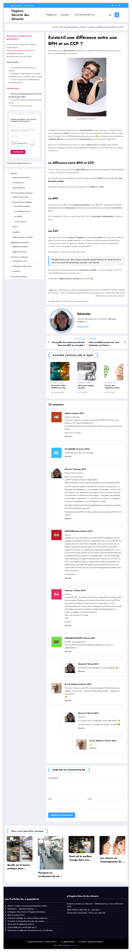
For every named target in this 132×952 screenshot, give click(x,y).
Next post (92, 339)
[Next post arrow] (124, 342)
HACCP (15, 227)
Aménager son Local (20, 261)
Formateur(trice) (18, 182)
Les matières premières (22, 206)
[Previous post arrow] (49, 342)
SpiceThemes (74, 945)
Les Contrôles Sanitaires (19, 276)
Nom (50, 799)
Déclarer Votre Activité (20, 197)
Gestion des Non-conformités (23, 237)
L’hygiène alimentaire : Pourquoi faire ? (42, 941)
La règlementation (68, 941)
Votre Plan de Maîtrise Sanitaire (22, 193)
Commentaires (53, 778)
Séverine (83, 314)
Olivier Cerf (91, 144)
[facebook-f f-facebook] (109, 5)
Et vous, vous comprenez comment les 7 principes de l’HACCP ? (113, 386)
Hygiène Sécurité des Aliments (20, 15)
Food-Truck (16, 271)
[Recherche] (110, 15)
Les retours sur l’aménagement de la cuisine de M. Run (112, 859)
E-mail (90, 799)
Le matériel (18, 216)
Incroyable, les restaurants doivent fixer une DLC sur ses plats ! (68, 344)
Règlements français (19, 252)
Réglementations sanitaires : (20, 242)
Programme (51, 14)
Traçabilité (16, 232)
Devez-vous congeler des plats (86, 386)
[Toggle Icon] (117, 14)
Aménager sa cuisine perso (22, 266)
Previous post (80, 339)
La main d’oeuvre (20, 221)
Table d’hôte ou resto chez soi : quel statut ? (84, 909)
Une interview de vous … (86, 14)
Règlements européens (20, 246)
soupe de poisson (87, 130)
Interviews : (14, 173)
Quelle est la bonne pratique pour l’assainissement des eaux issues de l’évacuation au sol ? (19, 866)
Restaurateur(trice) (19, 188)
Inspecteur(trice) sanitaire (21, 177)
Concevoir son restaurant (19, 257)
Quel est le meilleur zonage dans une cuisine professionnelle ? (80, 858)
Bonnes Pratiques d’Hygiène (22, 202)
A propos (65, 14)
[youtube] (119, 5)
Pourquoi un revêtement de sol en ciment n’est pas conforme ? (50, 874)
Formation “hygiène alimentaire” (91, 941)
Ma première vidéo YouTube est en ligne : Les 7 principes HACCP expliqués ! (59, 386)
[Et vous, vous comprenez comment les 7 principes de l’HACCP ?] (113, 371)
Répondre (68, 436)
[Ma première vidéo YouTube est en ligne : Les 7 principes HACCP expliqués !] (59, 371)
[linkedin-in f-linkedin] (116, 5)
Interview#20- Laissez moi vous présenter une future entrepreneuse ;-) (104, 344)
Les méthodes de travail (22, 211)
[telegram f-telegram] (112, 5)
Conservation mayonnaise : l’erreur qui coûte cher (86, 912)
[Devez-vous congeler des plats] (86, 371)
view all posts (83, 327)
